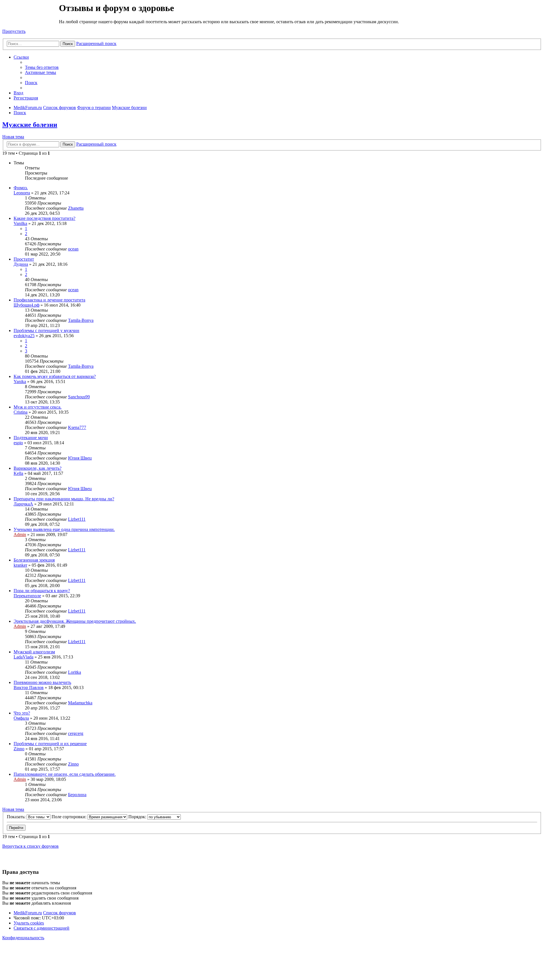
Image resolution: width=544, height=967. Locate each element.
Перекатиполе (27, 595)
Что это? (22, 713)
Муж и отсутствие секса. (37, 407)
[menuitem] (42, 67)
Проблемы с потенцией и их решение (50, 743)
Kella (18, 473)
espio (18, 442)
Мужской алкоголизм (34, 651)
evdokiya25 (24, 335)
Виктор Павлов (29, 687)
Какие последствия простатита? (44, 218)
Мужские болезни (29, 124)
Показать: (17, 816)
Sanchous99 (79, 396)
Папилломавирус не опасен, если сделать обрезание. (65, 774)
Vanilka (20, 223)
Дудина (21, 264)
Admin (20, 534)
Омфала (21, 718)
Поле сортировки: (70, 816)
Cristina (20, 412)
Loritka (74, 672)
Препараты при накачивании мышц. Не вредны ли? (64, 498)
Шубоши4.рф (26, 305)
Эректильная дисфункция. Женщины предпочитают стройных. (75, 621)
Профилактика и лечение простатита (49, 299)
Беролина (77, 794)
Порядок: (137, 816)
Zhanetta (76, 208)
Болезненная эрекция (34, 560)
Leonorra (22, 192)
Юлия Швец (80, 458)
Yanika (20, 381)
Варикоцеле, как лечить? (37, 468)
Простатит (24, 259)
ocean (73, 248)
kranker (20, 565)
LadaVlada (23, 656)
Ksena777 (77, 427)
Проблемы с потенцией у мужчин (46, 330)
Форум (30, 15)
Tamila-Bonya (81, 320)
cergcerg (75, 733)
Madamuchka (80, 702)
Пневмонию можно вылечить (42, 682)
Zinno (19, 748)
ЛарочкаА (23, 503)
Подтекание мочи (31, 437)
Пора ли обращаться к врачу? (42, 590)
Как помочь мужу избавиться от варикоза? (55, 376)
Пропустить (14, 31)
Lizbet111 (77, 519)
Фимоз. (21, 187)
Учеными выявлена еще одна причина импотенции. (64, 529)
